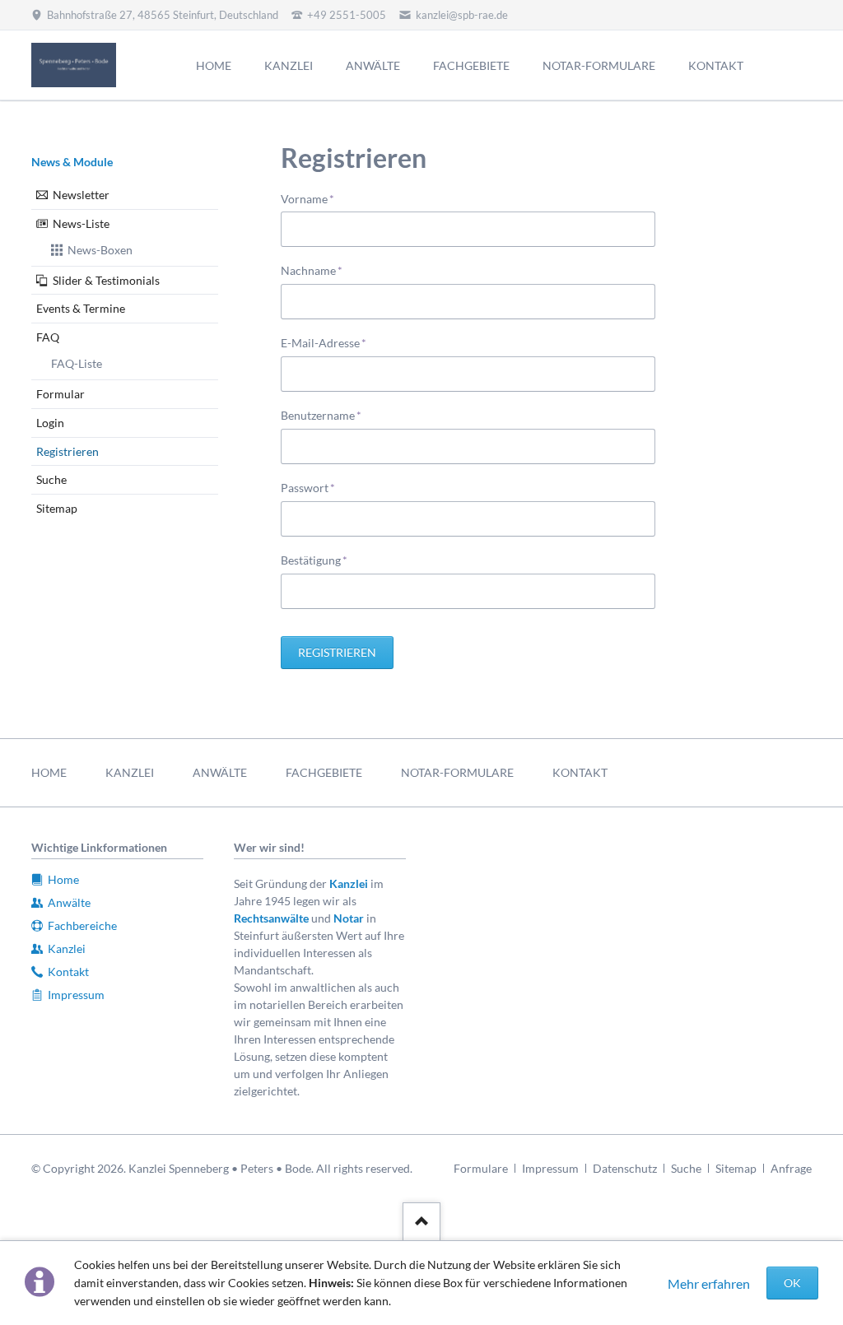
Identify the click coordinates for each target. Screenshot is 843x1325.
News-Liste (81, 223)
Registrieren (337, 652)
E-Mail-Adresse (323, 342)
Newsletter (81, 195)
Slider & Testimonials (106, 280)
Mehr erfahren (709, 1283)
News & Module (72, 162)
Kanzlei (348, 883)
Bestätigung (314, 559)
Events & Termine (80, 308)
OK (792, 1283)
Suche (51, 479)
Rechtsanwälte (271, 918)
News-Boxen (100, 250)
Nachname (311, 270)
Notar (348, 918)
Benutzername (321, 414)
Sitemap (56, 508)
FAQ (47, 337)
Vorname (307, 198)
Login (50, 423)
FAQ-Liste (76, 363)
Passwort (308, 487)
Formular (60, 394)
